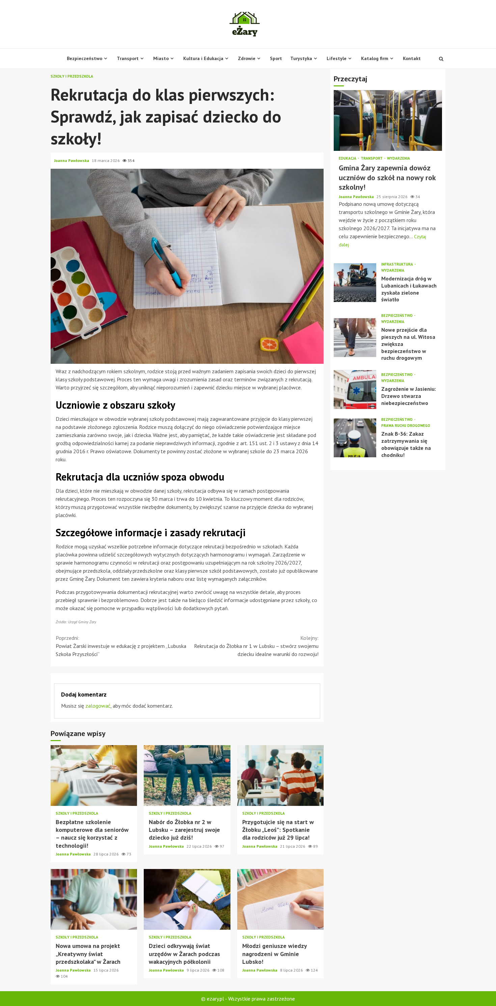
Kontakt (412, 58)
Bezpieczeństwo (84, 58)
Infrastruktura (397, 264)
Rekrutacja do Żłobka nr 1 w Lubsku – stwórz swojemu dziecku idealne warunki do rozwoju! (256, 645)
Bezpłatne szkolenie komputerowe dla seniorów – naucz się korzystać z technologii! (94, 775)
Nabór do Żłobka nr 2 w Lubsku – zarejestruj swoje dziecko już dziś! (187, 775)
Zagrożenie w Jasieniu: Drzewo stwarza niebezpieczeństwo (355, 389)
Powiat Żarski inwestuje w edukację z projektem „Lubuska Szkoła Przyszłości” (121, 645)
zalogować (97, 705)
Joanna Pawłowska (72, 160)
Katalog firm (374, 58)
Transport (128, 58)
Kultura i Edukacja (203, 58)
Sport (276, 58)
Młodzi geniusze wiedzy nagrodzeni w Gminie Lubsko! (280, 899)
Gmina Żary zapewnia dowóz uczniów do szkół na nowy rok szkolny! (388, 120)
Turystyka (301, 58)
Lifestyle (337, 58)
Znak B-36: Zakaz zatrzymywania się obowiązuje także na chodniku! (355, 437)
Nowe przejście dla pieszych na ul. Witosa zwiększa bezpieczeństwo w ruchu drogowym (355, 337)
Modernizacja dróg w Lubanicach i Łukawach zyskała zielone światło (355, 282)
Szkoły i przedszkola (72, 76)
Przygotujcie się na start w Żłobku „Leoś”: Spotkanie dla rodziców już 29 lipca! (280, 775)
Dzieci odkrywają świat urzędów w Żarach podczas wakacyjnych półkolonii (187, 899)
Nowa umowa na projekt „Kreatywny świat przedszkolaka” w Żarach (94, 899)
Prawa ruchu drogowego (405, 426)
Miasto (161, 58)
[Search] (441, 58)
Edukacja (348, 159)
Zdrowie (246, 58)
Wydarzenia (398, 159)
